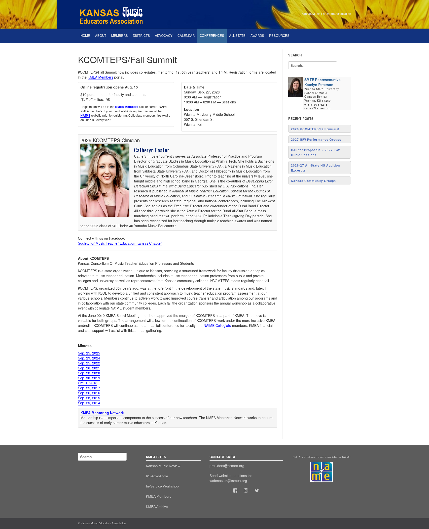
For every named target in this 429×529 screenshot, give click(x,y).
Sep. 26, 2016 (89, 392)
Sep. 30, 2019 (89, 377)
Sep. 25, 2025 (89, 353)
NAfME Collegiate (217, 325)
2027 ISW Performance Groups (316, 139)
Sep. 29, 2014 (89, 402)
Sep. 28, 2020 (89, 372)
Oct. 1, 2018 (87, 382)
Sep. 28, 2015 (89, 397)
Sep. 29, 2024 (89, 357)
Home (85, 35)
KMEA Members (100, 77)
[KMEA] (112, 13)
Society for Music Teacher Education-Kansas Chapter (120, 243)
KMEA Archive (157, 507)
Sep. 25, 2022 (89, 362)
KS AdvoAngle (157, 476)
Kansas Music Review (163, 466)
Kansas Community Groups (313, 181)
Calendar (186, 35)
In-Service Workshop (162, 486)
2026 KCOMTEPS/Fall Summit (315, 129)
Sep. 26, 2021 (89, 367)
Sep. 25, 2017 (89, 387)
